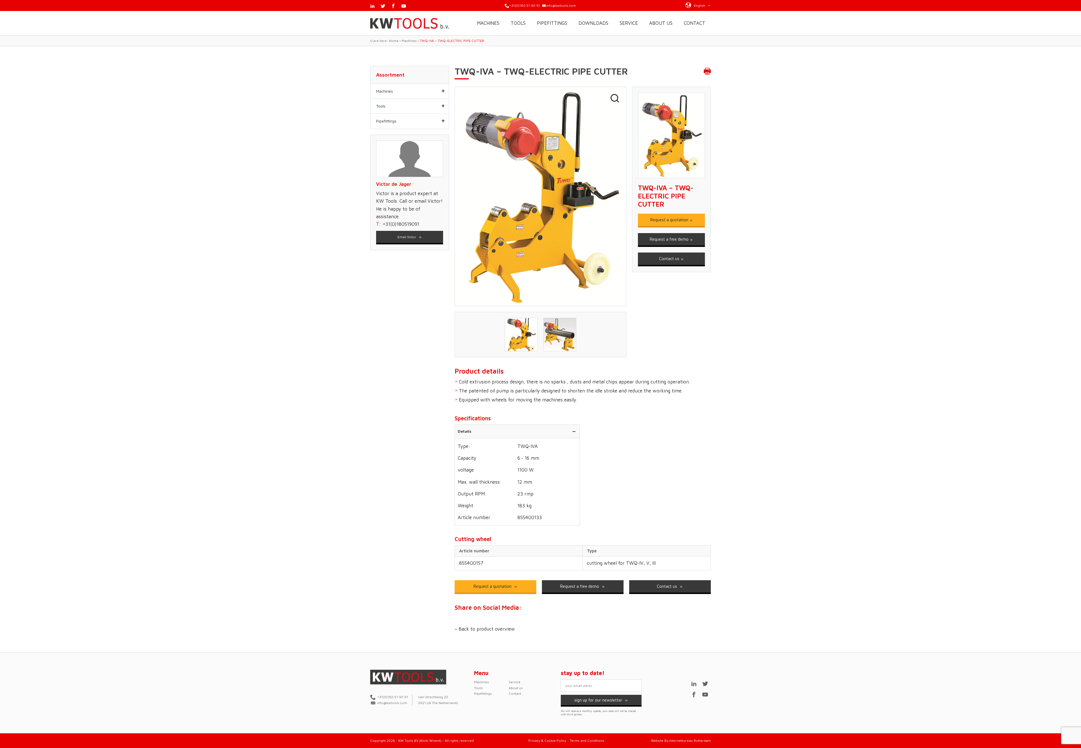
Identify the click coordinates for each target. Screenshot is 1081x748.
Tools (518, 23)
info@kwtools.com (561, 5)
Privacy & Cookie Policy (547, 740)
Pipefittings (552, 23)
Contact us (669, 258)
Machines (488, 23)
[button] (698, 5)
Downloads (593, 23)
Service (629, 23)
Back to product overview (486, 629)
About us (661, 23)
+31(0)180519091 (401, 224)
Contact (694, 23)
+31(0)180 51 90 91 (524, 5)
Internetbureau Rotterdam (690, 740)
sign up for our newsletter (598, 700)
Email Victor (407, 237)
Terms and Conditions (587, 740)
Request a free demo (670, 239)
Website (657, 740)
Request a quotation (669, 219)
